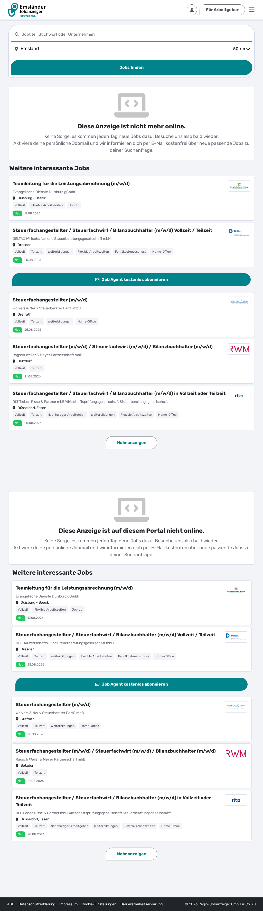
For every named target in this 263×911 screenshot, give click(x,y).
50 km (239, 48)
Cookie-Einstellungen (99, 904)
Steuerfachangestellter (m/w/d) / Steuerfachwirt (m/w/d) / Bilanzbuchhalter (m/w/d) (113, 346)
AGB (10, 904)
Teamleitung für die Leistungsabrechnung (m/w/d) (71, 183)
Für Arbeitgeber (222, 9)
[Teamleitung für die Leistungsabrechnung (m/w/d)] (131, 198)
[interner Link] (27, 10)
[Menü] (252, 10)
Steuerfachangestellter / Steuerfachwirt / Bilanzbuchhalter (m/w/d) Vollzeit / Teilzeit (112, 230)
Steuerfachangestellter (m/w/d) (50, 300)
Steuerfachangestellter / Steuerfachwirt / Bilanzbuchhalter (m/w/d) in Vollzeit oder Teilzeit (119, 393)
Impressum (68, 904)
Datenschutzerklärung (36, 904)
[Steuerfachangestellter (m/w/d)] (131, 314)
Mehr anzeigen (131, 442)
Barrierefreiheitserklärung (141, 904)
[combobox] (136, 34)
